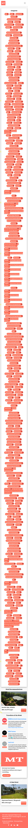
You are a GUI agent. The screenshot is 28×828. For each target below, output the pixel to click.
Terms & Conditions (7, 821)
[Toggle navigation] (25, 3)
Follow (4, 723)
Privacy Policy (18, 821)
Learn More (6, 775)
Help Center (6, 823)
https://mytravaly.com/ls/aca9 (15, 727)
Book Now (23, 709)
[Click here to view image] (4, 720)
